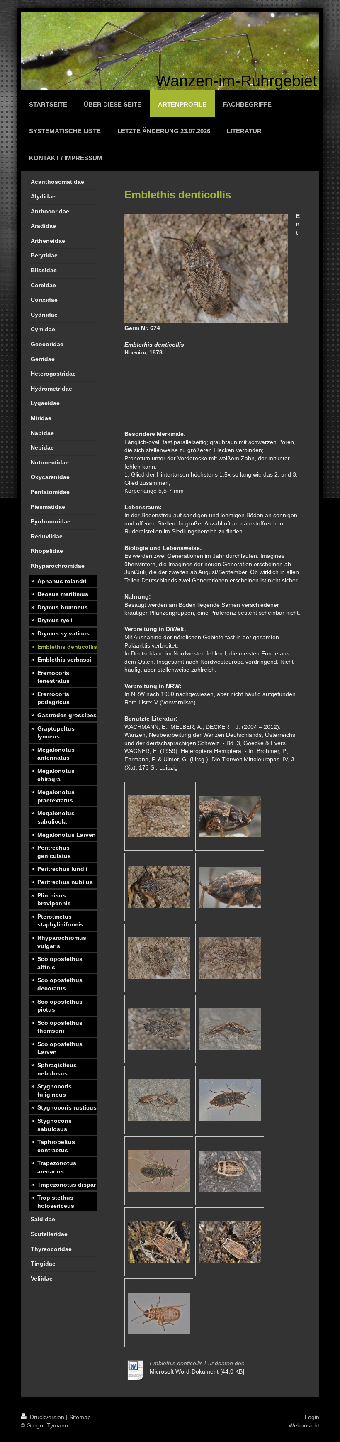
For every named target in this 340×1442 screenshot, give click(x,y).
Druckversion (47, 1417)
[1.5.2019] (159, 958)
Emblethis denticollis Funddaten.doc (197, 1363)
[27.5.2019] (159, 816)
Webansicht (304, 1425)
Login (312, 1417)
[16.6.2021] (230, 1029)
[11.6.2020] (230, 1171)
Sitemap (80, 1417)
